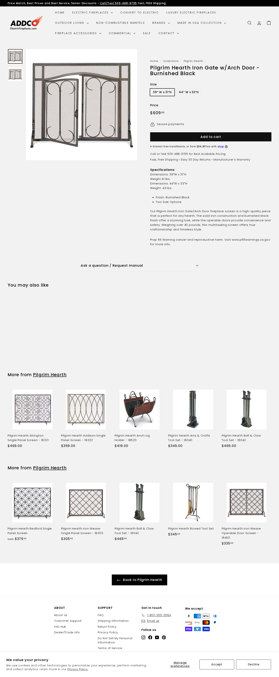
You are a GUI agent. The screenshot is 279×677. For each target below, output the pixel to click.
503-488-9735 (177, 154)
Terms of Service (110, 648)
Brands (159, 23)
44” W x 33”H (189, 92)
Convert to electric (139, 12)
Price (154, 105)
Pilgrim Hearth (193, 61)
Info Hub (60, 627)
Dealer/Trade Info (67, 632)
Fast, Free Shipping (164, 160)
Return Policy (107, 627)
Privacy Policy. (77, 669)
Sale (147, 33)
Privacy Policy (108, 632)
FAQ (100, 615)
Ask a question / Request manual (112, 265)
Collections (171, 61)
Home (60, 12)
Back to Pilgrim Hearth (142, 580)
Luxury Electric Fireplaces (191, 12)
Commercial (121, 33)
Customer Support (68, 621)
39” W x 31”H (162, 92)
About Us (60, 615)
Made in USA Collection (200, 23)
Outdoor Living (70, 23)
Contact (167, 33)
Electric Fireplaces (91, 12)
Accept (216, 664)
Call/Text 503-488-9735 (118, 3)
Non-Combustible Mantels (120, 23)
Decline (253, 664)
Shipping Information (113, 621)
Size (153, 84)
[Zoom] (81, 104)
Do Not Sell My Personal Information (115, 640)
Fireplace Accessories (76, 33)
